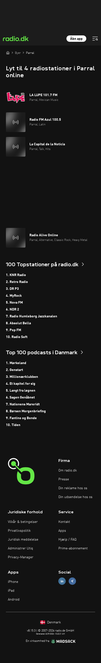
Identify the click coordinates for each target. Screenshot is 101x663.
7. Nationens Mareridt (23, 404)
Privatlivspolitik (19, 530)
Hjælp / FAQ (67, 539)
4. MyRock (14, 295)
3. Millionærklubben (22, 377)
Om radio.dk (67, 470)
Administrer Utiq (20, 548)
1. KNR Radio (16, 275)
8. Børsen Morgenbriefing (26, 411)
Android (14, 599)
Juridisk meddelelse (23, 539)
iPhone (13, 582)
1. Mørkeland (16, 363)
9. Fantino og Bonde (21, 418)
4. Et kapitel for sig (20, 383)
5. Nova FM (14, 302)
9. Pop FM (13, 330)
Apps (62, 530)
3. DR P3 (12, 289)
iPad (11, 590)
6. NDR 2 (12, 309)
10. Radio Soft (16, 337)
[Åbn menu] (95, 39)
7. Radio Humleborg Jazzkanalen (31, 316)
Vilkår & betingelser (23, 522)
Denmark (53, 622)
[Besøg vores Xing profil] (72, 581)
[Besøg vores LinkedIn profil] (62, 581)
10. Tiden (13, 425)
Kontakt (64, 522)
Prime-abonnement (73, 548)
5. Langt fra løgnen (20, 390)
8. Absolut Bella (18, 323)
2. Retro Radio (17, 282)
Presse (63, 479)
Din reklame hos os (72, 488)
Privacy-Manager (20, 557)
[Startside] (8, 53)
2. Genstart (14, 370)
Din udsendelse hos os (75, 497)
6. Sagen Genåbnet (20, 397)
